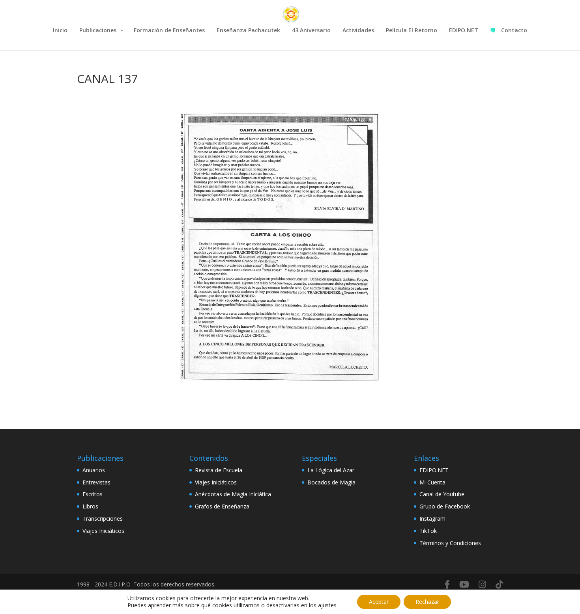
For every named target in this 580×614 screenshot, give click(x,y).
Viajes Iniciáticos (103, 530)
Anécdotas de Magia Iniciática (233, 494)
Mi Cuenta (432, 482)
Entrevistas (96, 482)
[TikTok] (499, 584)
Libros (90, 506)
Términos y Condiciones (450, 543)
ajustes (327, 605)
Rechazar (427, 601)
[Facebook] (447, 584)
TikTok (428, 530)
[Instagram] (482, 584)
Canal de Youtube (441, 494)
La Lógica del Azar (330, 470)
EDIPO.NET (434, 470)
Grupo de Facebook (444, 506)
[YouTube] (464, 584)
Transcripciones (102, 518)
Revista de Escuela (218, 470)
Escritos (92, 494)
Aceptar (379, 601)
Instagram (432, 518)
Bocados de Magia (331, 482)
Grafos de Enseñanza (222, 506)
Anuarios (93, 470)
